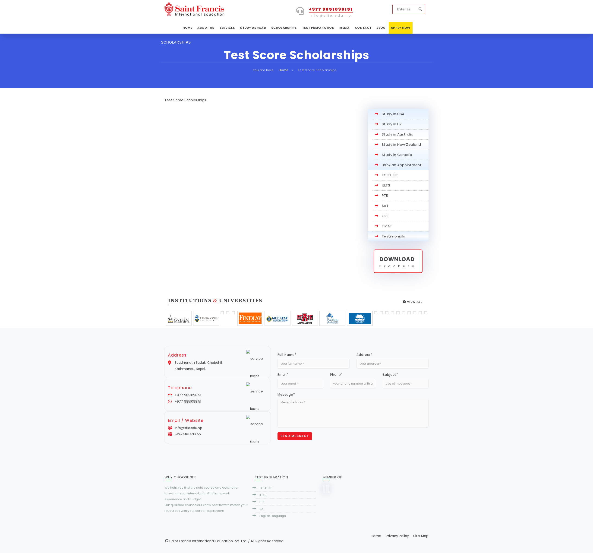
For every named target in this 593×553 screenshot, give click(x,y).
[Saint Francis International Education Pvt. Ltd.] (194, 8)
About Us (205, 27)
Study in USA (393, 113)
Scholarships (284, 27)
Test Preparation (318, 27)
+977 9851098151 (331, 9)
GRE (385, 215)
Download (397, 259)
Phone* (336, 375)
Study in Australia (397, 134)
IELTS (386, 185)
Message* (286, 394)
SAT (385, 205)
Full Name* (287, 355)
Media (344, 27)
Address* (364, 355)
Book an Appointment (402, 164)
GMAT (387, 226)
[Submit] (420, 9)
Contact (363, 27)
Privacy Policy (397, 535)
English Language (272, 516)
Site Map (421, 535)
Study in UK (392, 124)
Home (187, 27)
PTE (385, 195)
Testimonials (393, 236)
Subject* (390, 375)
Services (227, 27)
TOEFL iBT (390, 175)
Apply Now (400, 27)
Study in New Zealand (401, 144)
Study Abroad (253, 27)
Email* (283, 375)
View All (414, 302)
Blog (380, 27)
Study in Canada (397, 154)
